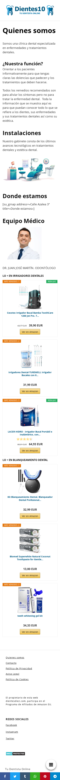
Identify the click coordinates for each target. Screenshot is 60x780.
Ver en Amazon (30, 331)
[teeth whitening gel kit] (30, 600)
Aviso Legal (12, 673)
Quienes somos (15, 657)
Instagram (12, 731)
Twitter (10, 738)
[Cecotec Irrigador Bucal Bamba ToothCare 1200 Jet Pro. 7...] (30, 297)
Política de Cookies (17, 679)
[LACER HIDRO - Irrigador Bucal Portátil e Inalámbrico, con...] (30, 416)
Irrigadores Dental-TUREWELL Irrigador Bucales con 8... (30, 374)
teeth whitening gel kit (30, 615)
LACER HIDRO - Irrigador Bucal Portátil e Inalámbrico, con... (30, 433)
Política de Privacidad (19, 668)
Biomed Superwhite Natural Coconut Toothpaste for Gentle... (30, 558)
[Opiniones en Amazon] (24, 439)
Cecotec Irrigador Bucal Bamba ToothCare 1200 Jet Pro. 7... (30, 314)
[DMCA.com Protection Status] (15, 753)
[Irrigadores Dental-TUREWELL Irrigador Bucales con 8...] (30, 356)
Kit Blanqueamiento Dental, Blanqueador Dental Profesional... (30, 498)
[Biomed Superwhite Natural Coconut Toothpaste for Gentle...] (30, 540)
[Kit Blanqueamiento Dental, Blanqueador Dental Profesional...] (30, 481)
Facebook (11, 725)
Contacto (11, 662)
